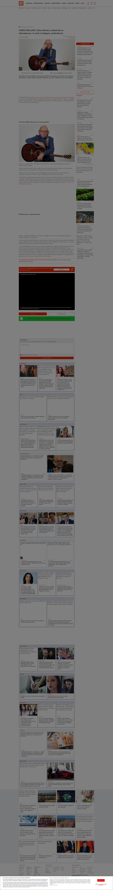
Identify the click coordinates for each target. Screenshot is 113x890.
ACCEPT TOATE (101, 880)
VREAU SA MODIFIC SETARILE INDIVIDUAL (101, 885)
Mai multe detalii (44, 880)
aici (43, 884)
